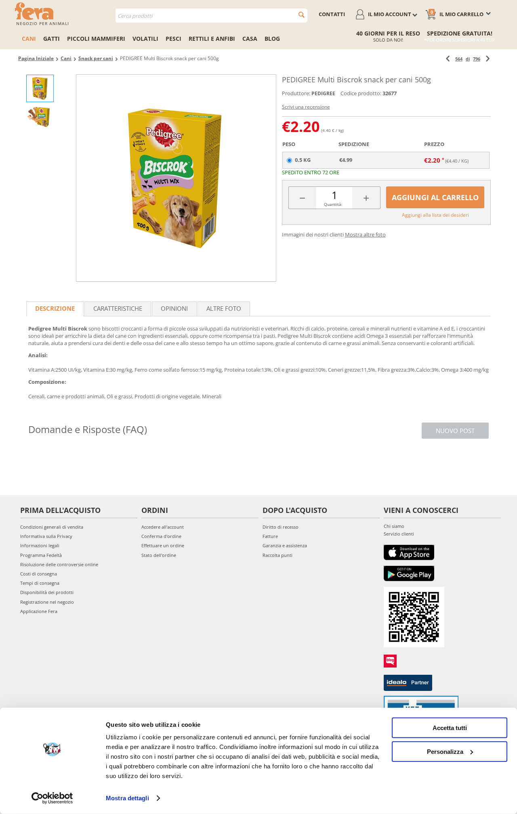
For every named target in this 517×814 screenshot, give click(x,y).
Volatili (145, 38)
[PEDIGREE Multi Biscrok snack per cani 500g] (176, 178)
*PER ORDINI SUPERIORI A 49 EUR (459, 40)
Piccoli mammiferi (96, 38)
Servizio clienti (399, 534)
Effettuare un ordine (162, 545)
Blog (272, 38)
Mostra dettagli (127, 798)
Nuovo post (455, 431)
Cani (29, 38)
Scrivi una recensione (306, 106)
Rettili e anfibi (212, 38)
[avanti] (488, 59)
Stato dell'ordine (158, 555)
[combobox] (211, 15)
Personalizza (445, 751)
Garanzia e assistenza (285, 545)
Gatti (51, 38)
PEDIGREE (323, 93)
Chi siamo (394, 526)
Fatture (270, 536)
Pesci (173, 38)
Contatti (332, 14)
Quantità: (333, 204)
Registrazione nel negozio (47, 602)
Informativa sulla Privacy (46, 536)
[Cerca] (301, 14)
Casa (249, 38)
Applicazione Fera (38, 611)
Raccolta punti (277, 555)
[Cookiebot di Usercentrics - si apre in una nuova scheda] (52, 798)
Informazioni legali (39, 545)
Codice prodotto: (360, 93)
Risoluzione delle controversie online (59, 564)
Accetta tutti (450, 727)
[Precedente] (448, 59)
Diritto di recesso (280, 527)
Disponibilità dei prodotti (47, 592)
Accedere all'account (162, 527)
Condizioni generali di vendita (51, 527)
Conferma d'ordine (161, 536)
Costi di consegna (38, 574)
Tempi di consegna (39, 583)
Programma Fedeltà (41, 555)
